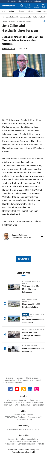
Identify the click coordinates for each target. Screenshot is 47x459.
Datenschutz (25, 405)
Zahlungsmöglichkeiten (26, 444)
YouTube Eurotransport (14, 429)
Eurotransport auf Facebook (23, 415)
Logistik (11, 11)
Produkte (13, 1)
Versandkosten (10, 444)
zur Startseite (23, 259)
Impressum (8, 405)
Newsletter (8, 403)
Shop (20, 1)
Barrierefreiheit (38, 405)
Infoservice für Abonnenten (33, 403)
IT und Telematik (32, 378)
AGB (16, 405)
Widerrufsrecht (15, 441)
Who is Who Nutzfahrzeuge (17, 400)
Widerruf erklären (30, 441)
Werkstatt (38, 11)
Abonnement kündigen (29, 439)
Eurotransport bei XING (24, 419)
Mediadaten (37, 1)
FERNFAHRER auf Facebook (15, 417)
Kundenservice (28, 1)
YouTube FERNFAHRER (33, 429)
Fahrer (30, 11)
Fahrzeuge (21, 11)
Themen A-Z (34, 400)
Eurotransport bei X (35, 417)
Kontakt (17, 403)
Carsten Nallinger (8, 49)
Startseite (9, 378)
